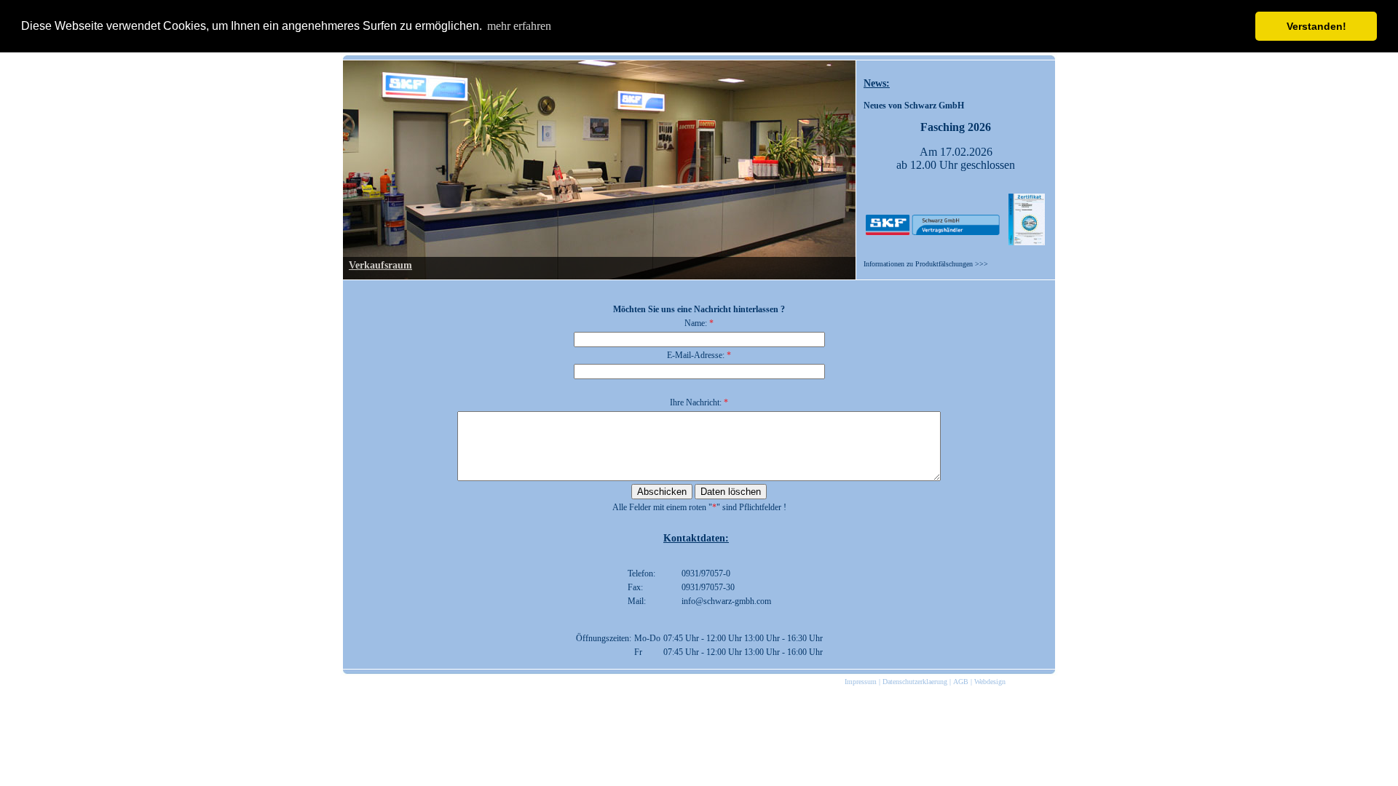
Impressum (861, 682)
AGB (960, 682)
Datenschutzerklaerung (914, 682)
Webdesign (990, 682)
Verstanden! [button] (1316, 26)
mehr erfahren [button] (519, 26)
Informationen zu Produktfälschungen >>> (926, 264)
